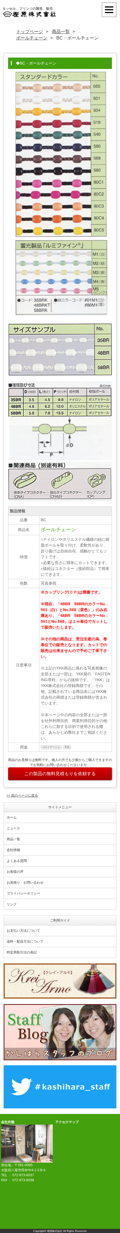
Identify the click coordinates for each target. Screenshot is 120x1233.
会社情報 (13, 850)
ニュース (13, 828)
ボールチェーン (31, 38)
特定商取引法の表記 (22, 952)
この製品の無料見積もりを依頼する (60, 773)
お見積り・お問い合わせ (25, 882)
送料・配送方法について (25, 941)
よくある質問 (17, 861)
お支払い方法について (23, 931)
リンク (12, 904)
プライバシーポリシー (23, 893)
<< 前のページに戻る (22, 795)
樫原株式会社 (54, 1231)
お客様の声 (15, 872)
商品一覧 (61, 31)
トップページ (29, 31)
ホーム (12, 817)
